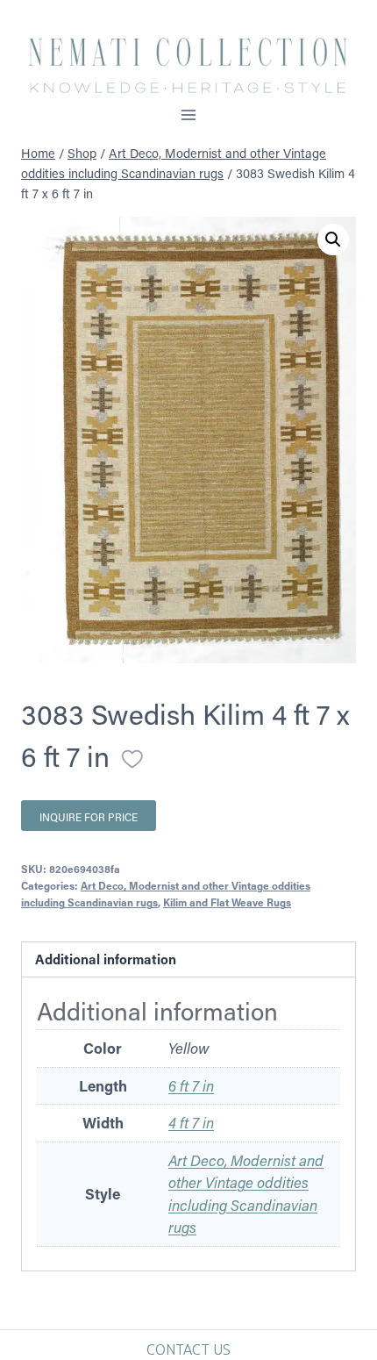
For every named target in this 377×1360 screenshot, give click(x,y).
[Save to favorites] (132, 759)
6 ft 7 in (191, 1085)
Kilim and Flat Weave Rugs (227, 902)
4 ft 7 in (191, 1122)
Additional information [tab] (105, 959)
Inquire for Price (88, 817)
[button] (333, 239)
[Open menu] (189, 114)
